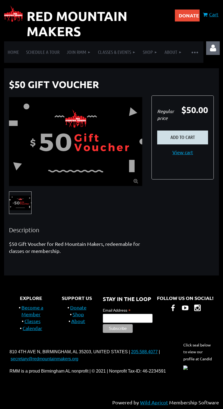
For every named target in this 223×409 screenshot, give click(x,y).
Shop (78, 314)
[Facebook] (173, 308)
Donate (78, 307)
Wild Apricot (154, 402)
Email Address (117, 310)
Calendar (32, 328)
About (78, 321)
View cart (182, 152)
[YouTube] (185, 308)
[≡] (194, 52)
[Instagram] (197, 308)
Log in (213, 48)
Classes (32, 321)
